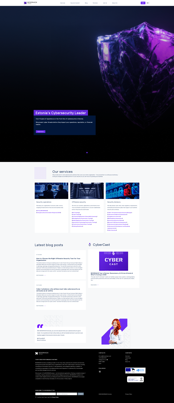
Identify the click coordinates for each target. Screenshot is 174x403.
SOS (143, 3)
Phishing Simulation (77, 226)
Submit (81, 393)
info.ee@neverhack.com (105, 356)
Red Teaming (75, 212)
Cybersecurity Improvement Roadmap (118, 224)
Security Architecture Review (115, 220)
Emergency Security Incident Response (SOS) (48, 212)
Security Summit (75, 3)
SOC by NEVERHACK (42, 210)
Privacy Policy (55, 397)
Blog (86, 3)
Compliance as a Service (114, 216)
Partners (95, 3)
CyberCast (128, 358)
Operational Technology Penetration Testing (84, 222)
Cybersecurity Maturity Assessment (117, 214)
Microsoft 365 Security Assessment (117, 222)
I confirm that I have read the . (48, 397)
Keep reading (40, 275)
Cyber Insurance (112, 230)
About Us (114, 3)
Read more (41, 131)
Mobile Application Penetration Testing (82, 220)
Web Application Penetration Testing (82, 218)
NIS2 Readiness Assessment (115, 218)
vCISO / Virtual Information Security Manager (120, 212)
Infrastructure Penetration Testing (81, 224)
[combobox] (148, 3)
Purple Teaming (76, 214)
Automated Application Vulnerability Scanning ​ (84, 216)
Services (62, 3)
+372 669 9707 (103, 358)
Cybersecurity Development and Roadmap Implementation (118, 227)
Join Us (105, 3)
